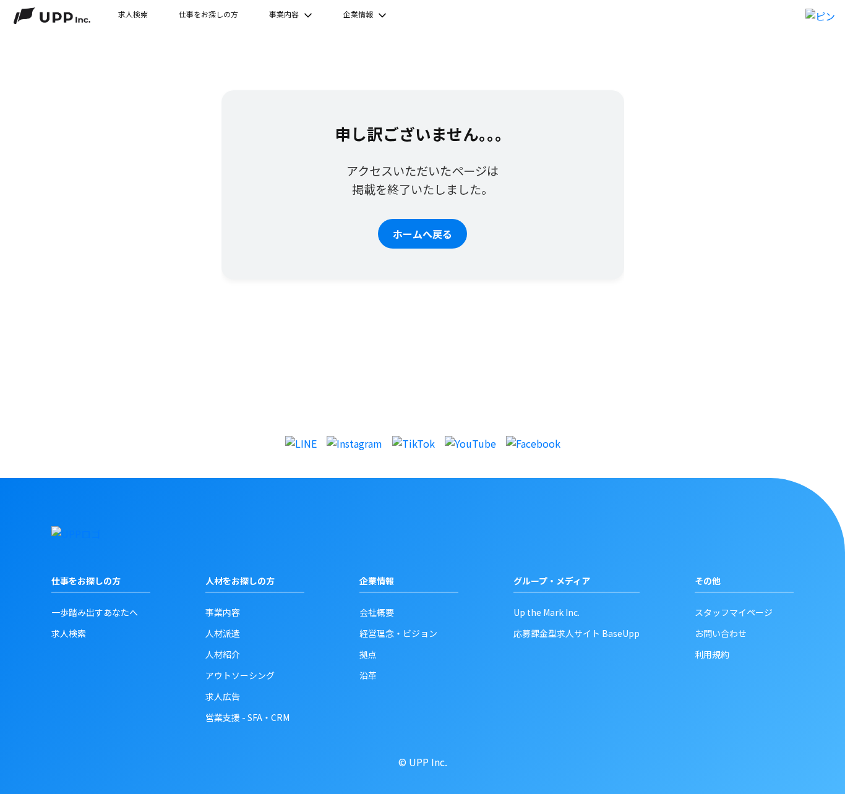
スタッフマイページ (734, 612)
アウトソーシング (240, 675)
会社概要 (376, 612)
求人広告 (222, 696)
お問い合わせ (721, 633)
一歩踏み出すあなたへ (94, 612)
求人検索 (133, 14)
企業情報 (358, 14)
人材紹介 (222, 654)
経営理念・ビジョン (398, 633)
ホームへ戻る (422, 233)
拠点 (368, 654)
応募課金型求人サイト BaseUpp (576, 633)
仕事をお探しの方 (208, 14)
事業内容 (284, 14)
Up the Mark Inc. (546, 612)
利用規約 (712, 654)
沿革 (368, 675)
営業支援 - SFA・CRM (247, 717)
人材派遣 (222, 633)
